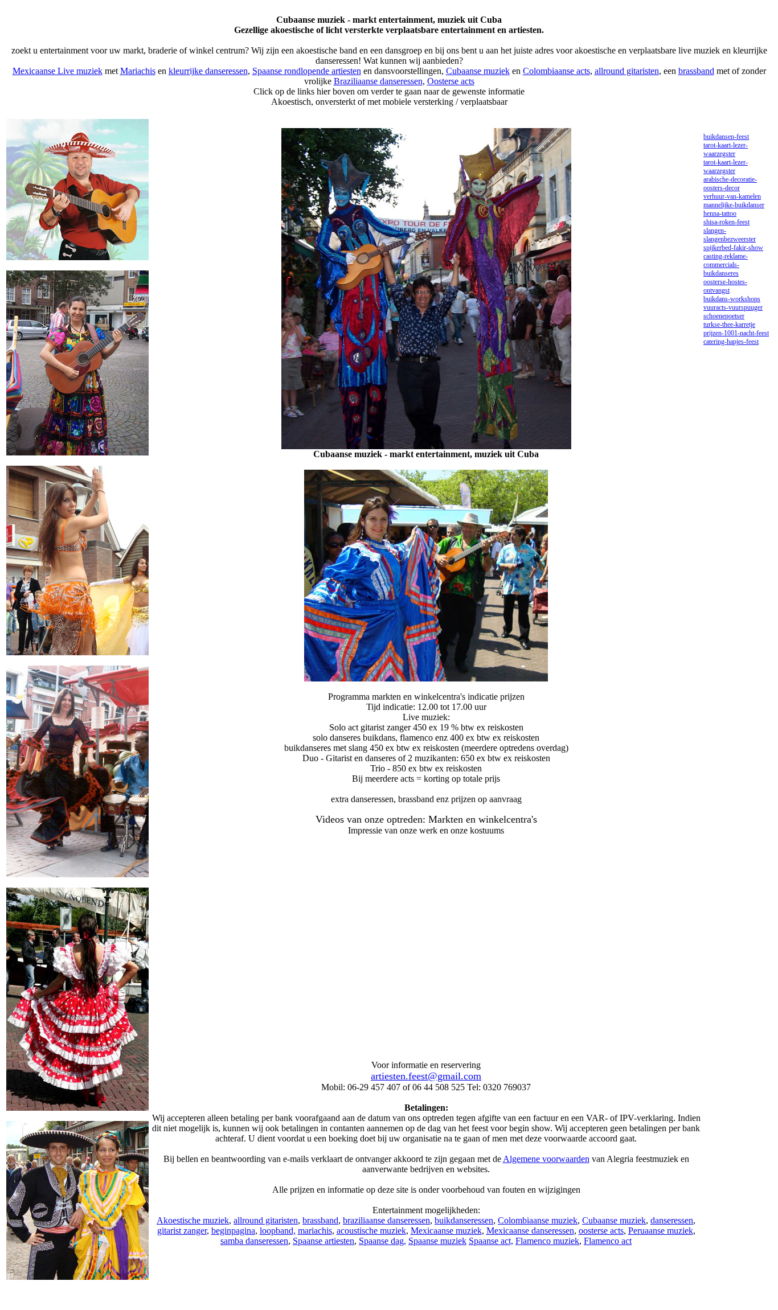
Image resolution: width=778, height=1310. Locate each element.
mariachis (315, 1230)
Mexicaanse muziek (446, 1230)
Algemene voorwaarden (546, 1159)
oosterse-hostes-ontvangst (725, 286)
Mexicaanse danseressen (530, 1230)
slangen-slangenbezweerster (729, 235)
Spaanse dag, (382, 1241)
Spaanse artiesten (323, 1241)
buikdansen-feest (726, 137)
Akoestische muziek (193, 1220)
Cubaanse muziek (478, 71)
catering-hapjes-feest (731, 342)
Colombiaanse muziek (538, 1220)
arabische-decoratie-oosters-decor (730, 183)
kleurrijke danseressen (208, 71)
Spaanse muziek (437, 1241)
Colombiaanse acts (556, 71)
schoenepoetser (723, 316)
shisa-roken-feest (726, 222)
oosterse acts (601, 1230)
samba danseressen (254, 1241)
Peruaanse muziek (660, 1230)
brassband (696, 71)
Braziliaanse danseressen (378, 81)
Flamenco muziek (547, 1241)
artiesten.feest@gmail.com (426, 1076)
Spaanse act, (491, 1241)
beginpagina (233, 1230)
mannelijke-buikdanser (733, 205)
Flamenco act (608, 1241)
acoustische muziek (371, 1230)
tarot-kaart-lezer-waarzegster (725, 149)
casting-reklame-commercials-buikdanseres (725, 264)
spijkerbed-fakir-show (733, 248)
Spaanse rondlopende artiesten (306, 71)
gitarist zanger (182, 1230)
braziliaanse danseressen (386, 1220)
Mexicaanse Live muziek (58, 71)
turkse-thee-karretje (729, 324)
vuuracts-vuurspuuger (733, 307)
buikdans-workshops (731, 299)
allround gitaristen (627, 71)
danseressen (671, 1220)
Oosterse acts (450, 81)
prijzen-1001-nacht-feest (736, 333)
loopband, (278, 1230)
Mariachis (137, 71)
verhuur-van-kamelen (732, 196)
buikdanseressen (464, 1220)
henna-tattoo (719, 213)
